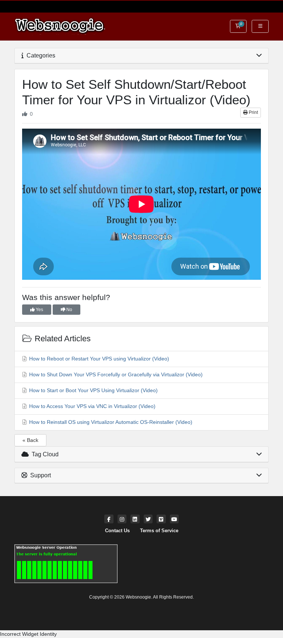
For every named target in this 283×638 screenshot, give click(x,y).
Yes (39, 309)
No (68, 309)
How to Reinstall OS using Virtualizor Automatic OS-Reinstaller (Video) (110, 422)
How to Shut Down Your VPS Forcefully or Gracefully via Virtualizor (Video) (115, 374)
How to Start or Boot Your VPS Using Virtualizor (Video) (93, 390)
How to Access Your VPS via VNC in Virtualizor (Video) (92, 406)
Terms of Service (159, 530)
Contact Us (117, 530)
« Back (30, 440)
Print (253, 112)
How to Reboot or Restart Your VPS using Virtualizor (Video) (98, 359)
